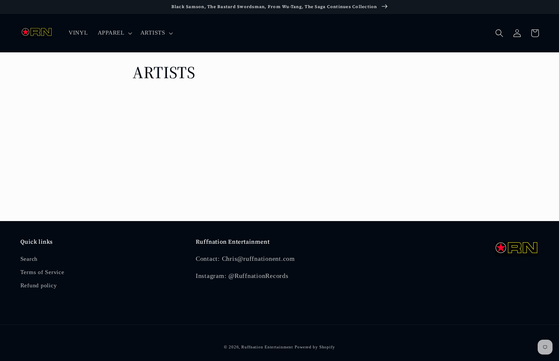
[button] (114, 33)
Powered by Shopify (315, 347)
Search (29, 259)
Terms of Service (42, 272)
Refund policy (38, 285)
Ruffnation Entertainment (267, 347)
